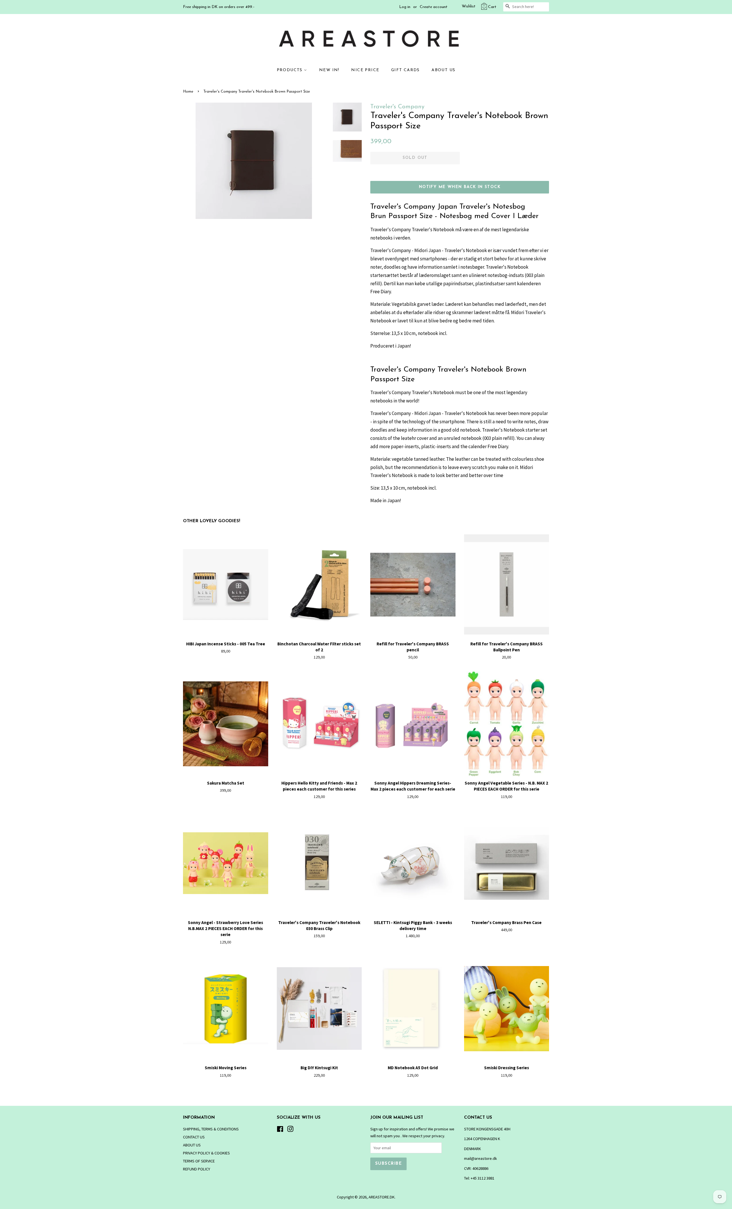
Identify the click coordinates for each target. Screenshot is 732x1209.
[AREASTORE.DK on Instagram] (290, 1130)
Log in (404, 7)
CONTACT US (194, 1137)
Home (188, 91)
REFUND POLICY (196, 1169)
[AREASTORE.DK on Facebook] (280, 1130)
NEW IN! (329, 70)
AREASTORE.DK (382, 1197)
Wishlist (469, 6)
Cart (492, 7)
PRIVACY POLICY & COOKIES (206, 1153)
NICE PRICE (365, 70)
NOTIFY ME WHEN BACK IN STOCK (459, 187)
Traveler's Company (397, 107)
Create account (433, 7)
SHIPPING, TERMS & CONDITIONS (211, 1129)
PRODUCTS (290, 70)
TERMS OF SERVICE (199, 1161)
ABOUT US (443, 70)
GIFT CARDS (405, 70)
